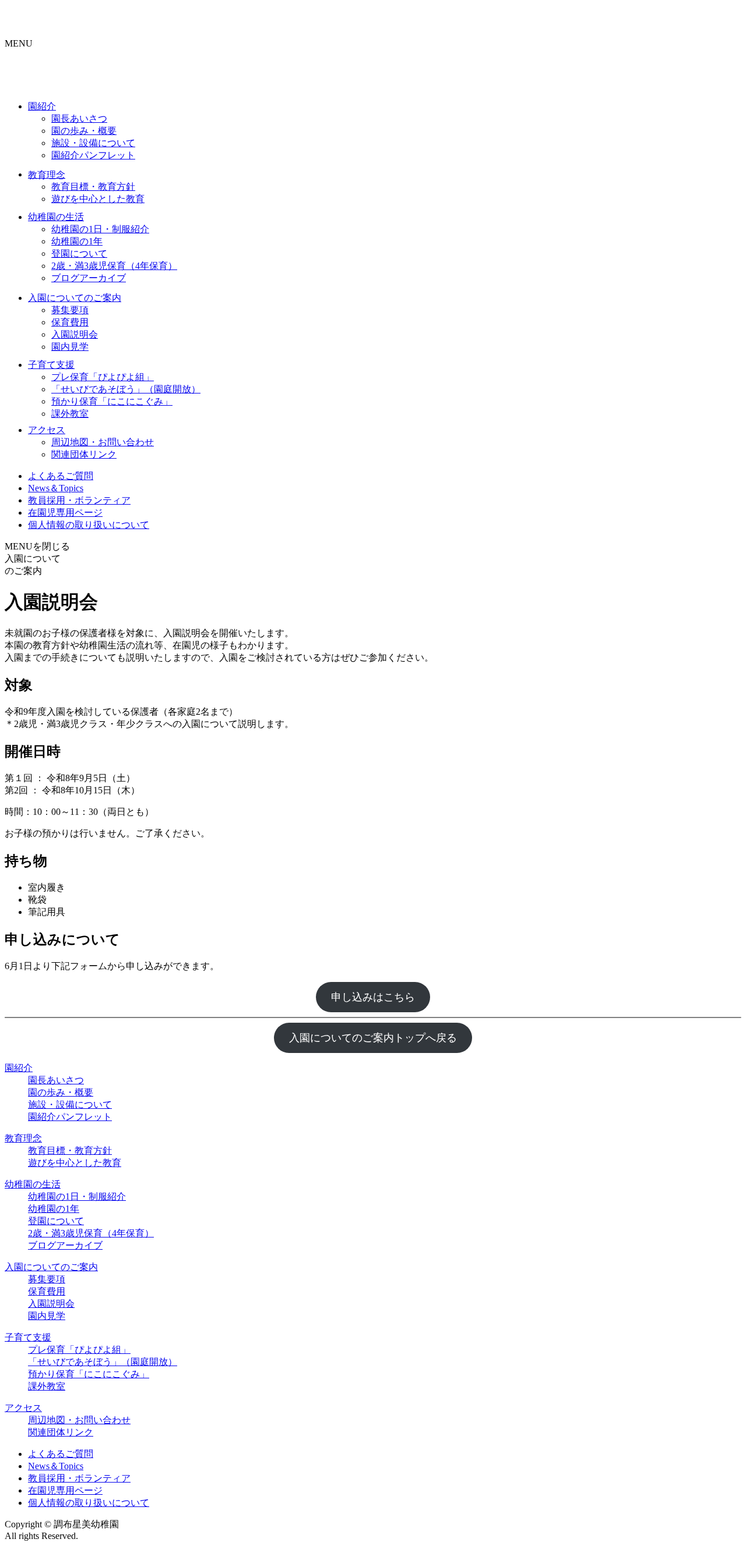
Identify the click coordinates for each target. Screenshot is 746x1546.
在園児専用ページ (65, 512)
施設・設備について (93, 143)
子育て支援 (51, 365)
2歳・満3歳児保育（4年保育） (114, 266)
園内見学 (70, 347)
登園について (79, 253)
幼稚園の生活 (56, 217)
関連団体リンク (84, 454)
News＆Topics (55, 488)
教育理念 (46, 174)
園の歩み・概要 (84, 131)
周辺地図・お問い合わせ (102, 442)
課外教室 (70, 414)
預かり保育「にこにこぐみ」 (112, 401)
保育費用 (70, 322)
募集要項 (70, 310)
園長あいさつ (79, 118)
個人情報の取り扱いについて (88, 525)
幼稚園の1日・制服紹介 (100, 229)
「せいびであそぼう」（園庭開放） (125, 389)
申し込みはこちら (373, 997)
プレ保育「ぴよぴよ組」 (102, 377)
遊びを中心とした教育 (98, 199)
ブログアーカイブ (88, 278)
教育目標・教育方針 (93, 187)
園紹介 (42, 106)
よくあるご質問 (60, 476)
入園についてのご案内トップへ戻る (373, 1038)
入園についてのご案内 (74, 298)
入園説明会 (74, 334)
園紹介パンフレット (93, 155)
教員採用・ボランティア (79, 500)
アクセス (46, 430)
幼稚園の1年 (77, 241)
